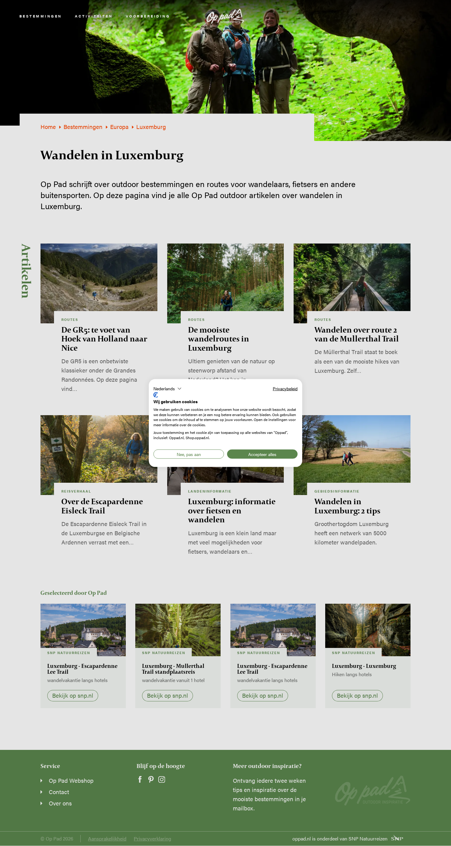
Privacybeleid (285, 388)
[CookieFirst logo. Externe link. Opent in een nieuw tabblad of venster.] (155, 395)
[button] (167, 388)
